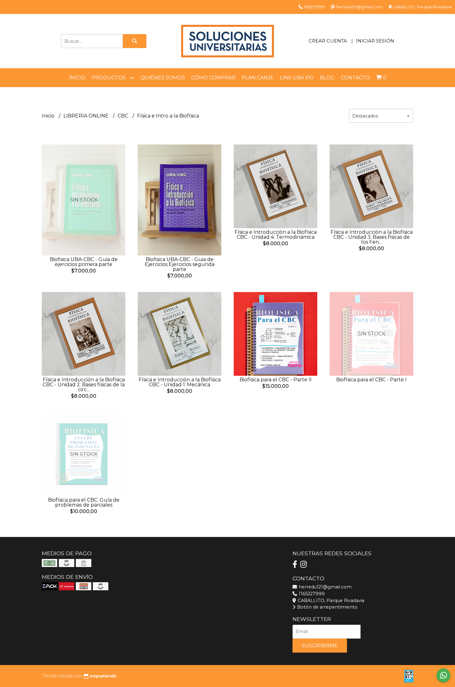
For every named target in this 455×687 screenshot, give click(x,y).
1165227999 (311, 593)
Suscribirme (320, 646)
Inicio (77, 78)
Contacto (355, 78)
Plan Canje (258, 78)
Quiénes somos (163, 78)
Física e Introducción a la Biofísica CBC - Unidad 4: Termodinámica (276, 234)
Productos (109, 78)
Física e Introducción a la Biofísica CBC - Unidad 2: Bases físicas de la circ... (84, 384)
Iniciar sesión (375, 41)
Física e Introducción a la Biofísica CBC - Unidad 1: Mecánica (180, 382)
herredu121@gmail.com (324, 587)
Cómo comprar (213, 78)
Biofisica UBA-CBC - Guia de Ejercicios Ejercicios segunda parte (179, 264)
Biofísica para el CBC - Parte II (276, 380)
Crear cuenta (328, 41)
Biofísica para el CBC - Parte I (371, 380)
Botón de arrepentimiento (327, 607)
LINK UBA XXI (297, 78)
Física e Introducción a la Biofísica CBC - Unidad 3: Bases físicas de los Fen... (372, 237)
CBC (123, 116)
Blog (327, 78)
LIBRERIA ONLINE (86, 116)
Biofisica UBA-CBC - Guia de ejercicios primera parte (84, 261)
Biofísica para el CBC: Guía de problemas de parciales (83, 502)
